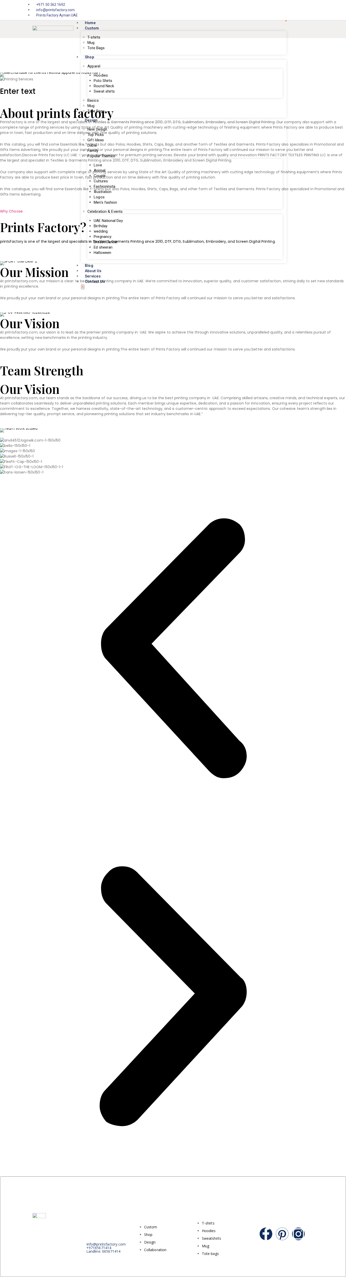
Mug (90, 42)
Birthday (100, 226)
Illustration (102, 191)
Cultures (101, 181)
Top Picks (95, 134)
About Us (93, 271)
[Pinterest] (282, 1234)
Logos (99, 197)
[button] (1, 253)
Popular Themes (101, 156)
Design (91, 120)
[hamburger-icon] (285, 20)
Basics (93, 100)
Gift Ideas (95, 140)
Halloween (102, 252)
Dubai (92, 145)
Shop (89, 57)
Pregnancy (102, 236)
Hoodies (101, 75)
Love (98, 165)
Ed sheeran (103, 247)
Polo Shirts (103, 80)
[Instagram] (310, 10)
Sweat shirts (104, 91)
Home (90, 23)
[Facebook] (305, 10)
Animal (99, 170)
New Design (97, 129)
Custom (92, 28)
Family (92, 150)
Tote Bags (96, 48)
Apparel (93, 66)
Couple (99, 175)
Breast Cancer (106, 242)
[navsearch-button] (308, 29)
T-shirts (93, 37)
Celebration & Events (105, 211)
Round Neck (104, 86)
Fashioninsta (104, 186)
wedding (101, 231)
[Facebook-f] (266, 1234)
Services (93, 276)
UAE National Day (108, 220)
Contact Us (95, 281)
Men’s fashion (105, 202)
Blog (89, 265)
